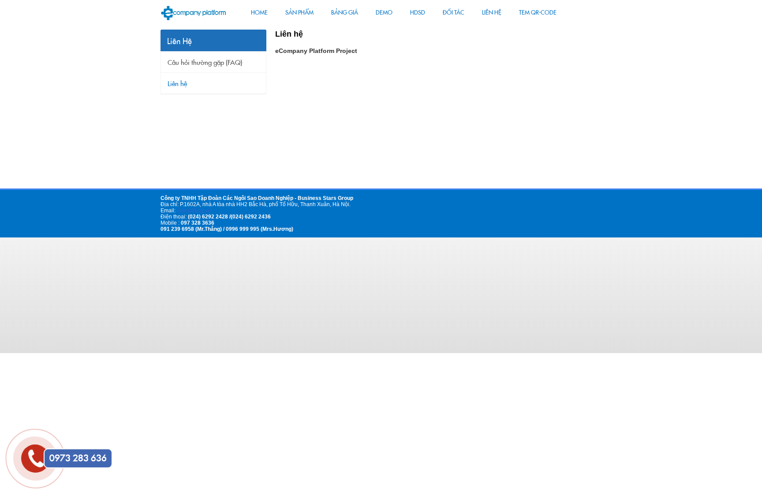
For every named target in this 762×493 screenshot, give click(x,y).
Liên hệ (177, 83)
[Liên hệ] (33, 448)
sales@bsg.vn (194, 210)
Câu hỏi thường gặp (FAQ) (205, 62)
